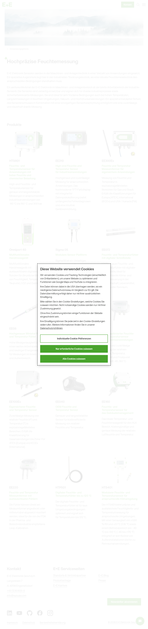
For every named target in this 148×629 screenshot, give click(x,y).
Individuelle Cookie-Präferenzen (74, 338)
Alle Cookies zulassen (74, 358)
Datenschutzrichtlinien (51, 328)
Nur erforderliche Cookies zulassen (74, 349)
